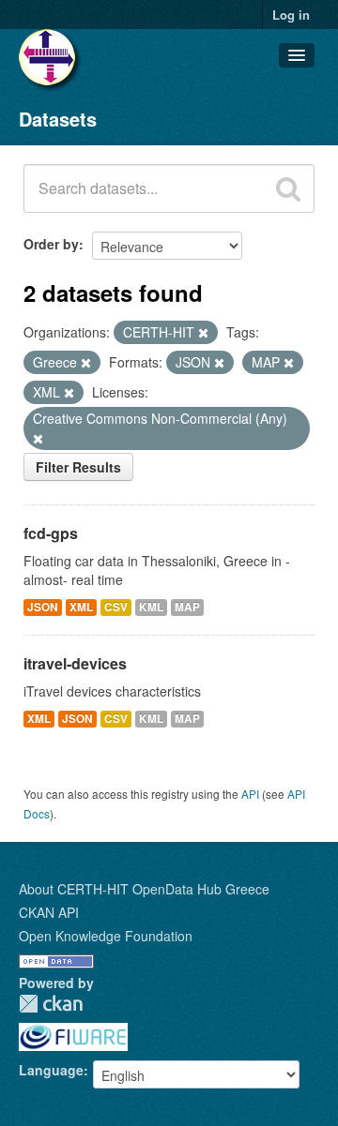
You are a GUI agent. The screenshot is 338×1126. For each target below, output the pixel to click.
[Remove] (203, 332)
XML (81, 607)
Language (51, 1069)
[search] (288, 188)
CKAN (51, 1003)
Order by (51, 243)
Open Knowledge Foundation (105, 935)
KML (151, 607)
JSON (42, 607)
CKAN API (49, 912)
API (250, 794)
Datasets (58, 118)
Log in (291, 14)
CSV (116, 607)
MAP (187, 607)
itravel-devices (75, 663)
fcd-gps (50, 533)
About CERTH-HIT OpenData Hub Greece (144, 888)
